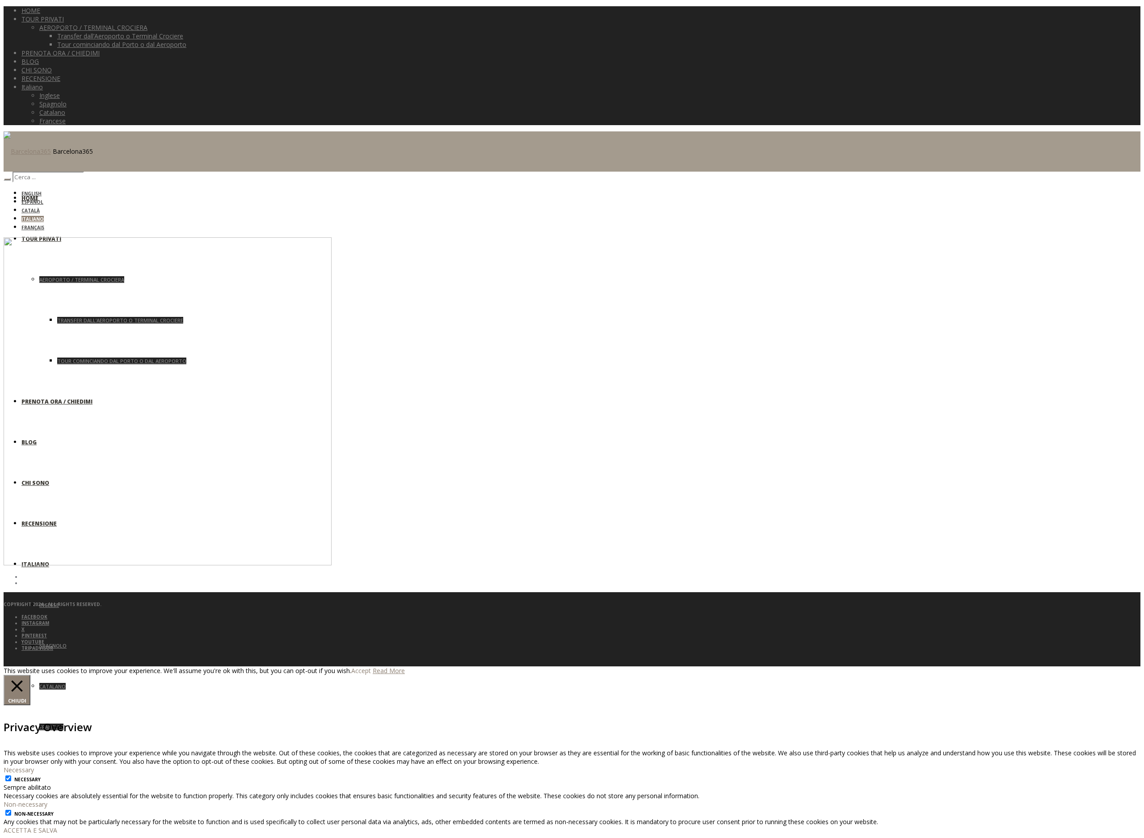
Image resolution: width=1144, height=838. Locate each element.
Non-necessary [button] (25, 804)
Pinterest (34, 635)
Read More (389, 670)
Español (32, 202)
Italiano (32, 219)
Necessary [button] (19, 770)
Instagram (35, 623)
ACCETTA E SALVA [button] (30, 830)
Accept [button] (361, 670)
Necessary (27, 779)
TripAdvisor (37, 648)
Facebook (34, 617)
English (31, 193)
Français (32, 227)
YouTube (32, 642)
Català (30, 210)
